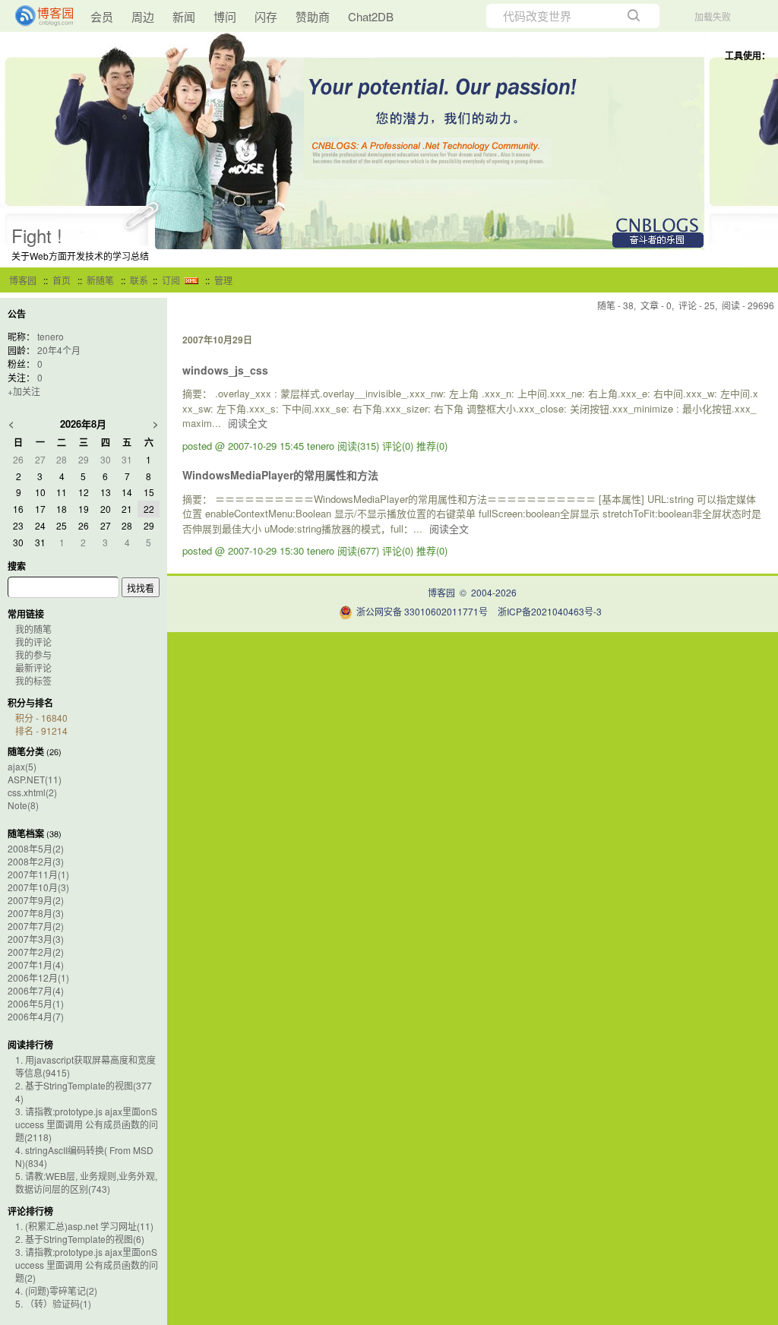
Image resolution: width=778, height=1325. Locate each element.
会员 (101, 16)
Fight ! (36, 235)
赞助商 (313, 16)
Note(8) (23, 804)
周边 (142, 16)
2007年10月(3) (38, 887)
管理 (223, 280)
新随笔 (100, 280)
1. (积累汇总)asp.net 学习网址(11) (84, 1225)
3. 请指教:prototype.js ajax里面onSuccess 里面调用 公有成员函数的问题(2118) (86, 1124)
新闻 (183, 16)
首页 (61, 280)
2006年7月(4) (36, 990)
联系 (139, 280)
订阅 (171, 280)
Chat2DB (371, 16)
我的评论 (33, 641)
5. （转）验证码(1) (53, 1303)
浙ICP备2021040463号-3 (550, 611)
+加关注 (24, 390)
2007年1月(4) (36, 964)
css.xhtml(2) (32, 792)
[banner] (38, 16)
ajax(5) (22, 766)
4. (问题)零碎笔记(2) (56, 1290)
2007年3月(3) (36, 938)
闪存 (266, 16)
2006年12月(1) (38, 977)
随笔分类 (26, 751)
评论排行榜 (30, 1211)
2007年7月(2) (36, 925)
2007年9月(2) (36, 899)
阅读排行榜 (30, 1044)
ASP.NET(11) (35, 779)
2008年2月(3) (36, 861)
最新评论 (33, 667)
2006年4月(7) (36, 1016)
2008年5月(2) (36, 848)
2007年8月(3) (36, 912)
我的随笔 (33, 628)
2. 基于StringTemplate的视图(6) (79, 1238)
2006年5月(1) (36, 1003)
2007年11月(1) (38, 874)
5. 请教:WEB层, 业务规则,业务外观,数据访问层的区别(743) (86, 1182)
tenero (50, 336)
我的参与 (33, 654)
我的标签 (33, 680)
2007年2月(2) (36, 951)
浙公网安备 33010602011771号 (422, 611)
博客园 (22, 280)
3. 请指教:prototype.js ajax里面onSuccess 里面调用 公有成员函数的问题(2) (86, 1264)
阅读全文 (247, 423)
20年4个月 (59, 349)
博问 (224, 16)
